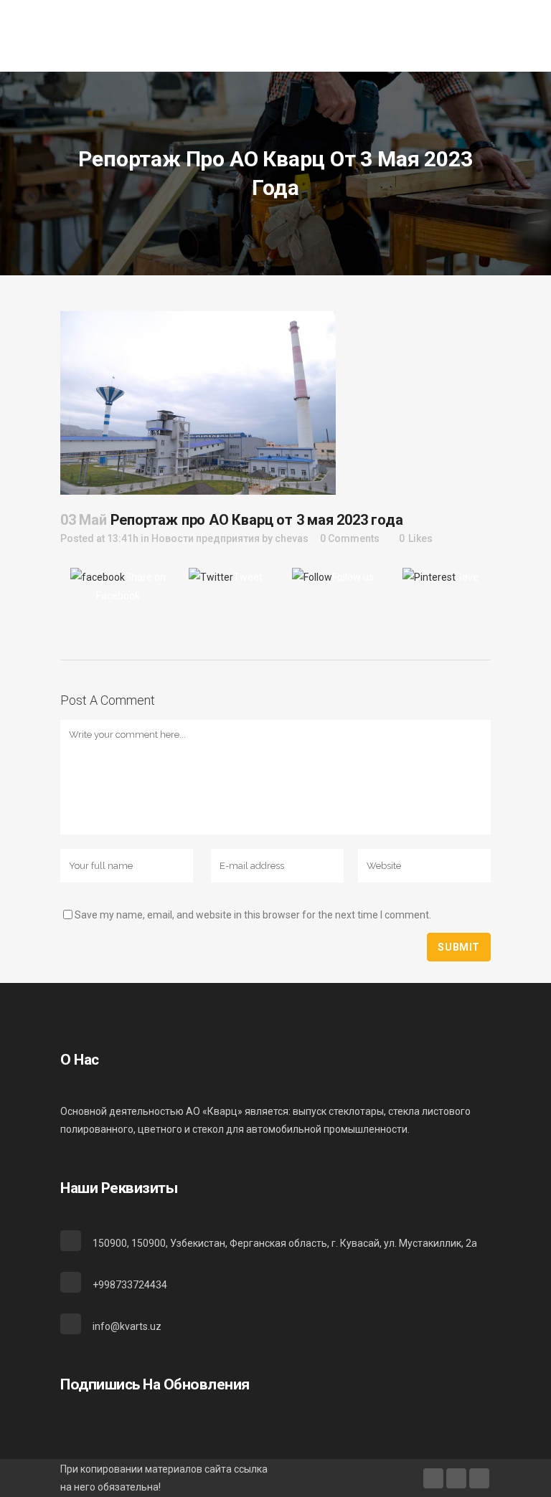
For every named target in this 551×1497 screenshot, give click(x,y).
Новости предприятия (205, 538)
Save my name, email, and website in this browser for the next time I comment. (253, 915)
